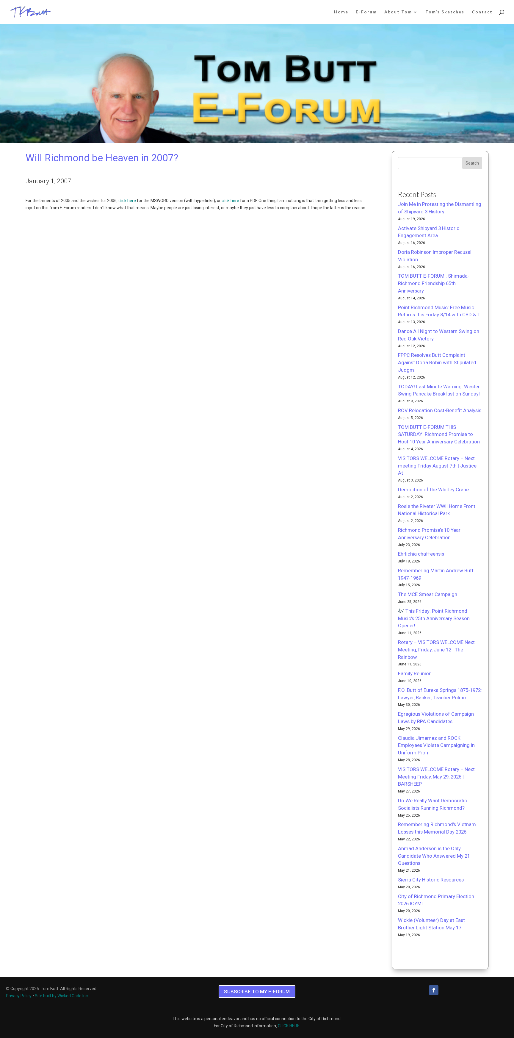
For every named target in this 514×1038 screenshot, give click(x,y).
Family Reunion (415, 673)
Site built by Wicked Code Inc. (62, 995)
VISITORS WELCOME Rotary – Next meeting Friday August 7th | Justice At (437, 465)
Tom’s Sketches (444, 12)
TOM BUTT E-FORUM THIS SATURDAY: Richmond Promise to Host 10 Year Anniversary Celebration (439, 434)
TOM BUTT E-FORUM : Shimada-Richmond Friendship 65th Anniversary (433, 283)
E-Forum (366, 12)
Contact (482, 12)
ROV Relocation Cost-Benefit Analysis (439, 410)
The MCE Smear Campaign (427, 594)
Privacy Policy (19, 995)
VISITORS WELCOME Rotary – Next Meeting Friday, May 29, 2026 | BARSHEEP (436, 776)
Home (341, 12)
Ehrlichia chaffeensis (421, 554)
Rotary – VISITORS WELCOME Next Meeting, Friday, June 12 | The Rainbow (436, 649)
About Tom (398, 12)
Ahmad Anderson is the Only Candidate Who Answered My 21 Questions (434, 855)
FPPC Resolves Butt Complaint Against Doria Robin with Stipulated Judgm (437, 362)
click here (127, 200)
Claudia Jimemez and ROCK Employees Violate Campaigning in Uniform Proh (436, 745)
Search (472, 163)
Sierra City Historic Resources (431, 880)
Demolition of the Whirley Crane (433, 490)
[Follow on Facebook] (433, 990)
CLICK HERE (289, 1025)
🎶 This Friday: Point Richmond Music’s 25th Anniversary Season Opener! (434, 618)
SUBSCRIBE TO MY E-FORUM (257, 992)
